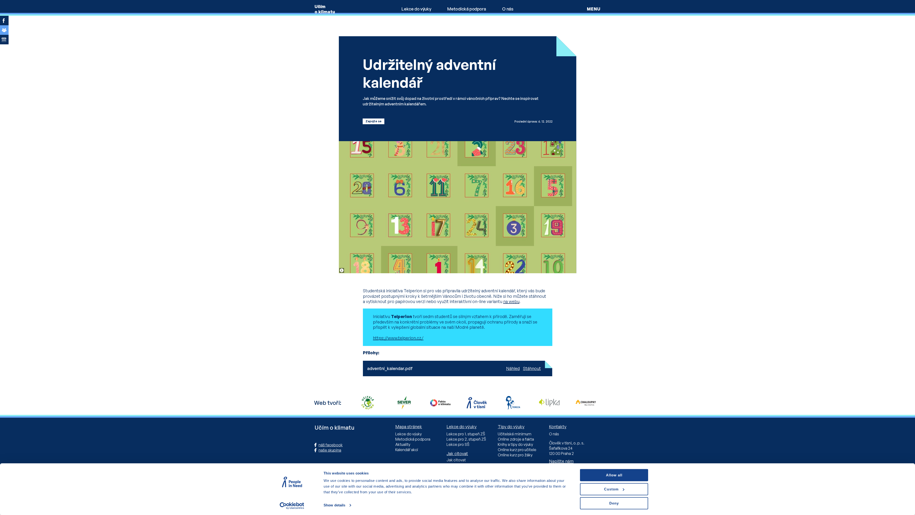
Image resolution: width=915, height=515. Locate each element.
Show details (334, 505)
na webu (511, 301)
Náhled (513, 368)
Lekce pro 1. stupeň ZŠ (466, 434)
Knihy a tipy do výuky (515, 444)
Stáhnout (532, 368)
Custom (611, 489)
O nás (507, 8)
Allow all (614, 475)
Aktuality (402, 444)
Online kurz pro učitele (517, 449)
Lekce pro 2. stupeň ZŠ (466, 439)
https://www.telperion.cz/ (398, 337)
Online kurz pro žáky (515, 455)
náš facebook (331, 445)
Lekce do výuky (416, 8)
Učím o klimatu (325, 9)
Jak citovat (456, 460)
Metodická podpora (466, 8)
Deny (614, 503)
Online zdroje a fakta (516, 439)
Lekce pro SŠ (458, 444)
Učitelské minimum (514, 434)
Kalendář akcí (406, 449)
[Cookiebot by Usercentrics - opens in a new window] (292, 505)
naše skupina (330, 450)
